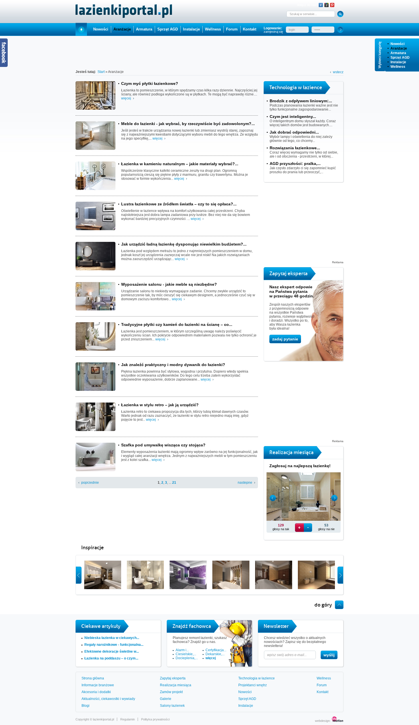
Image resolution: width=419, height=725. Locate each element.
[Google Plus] (326, 5)
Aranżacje (398, 48)
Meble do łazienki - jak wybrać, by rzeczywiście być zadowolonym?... (188, 123)
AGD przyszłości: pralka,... (295, 163)
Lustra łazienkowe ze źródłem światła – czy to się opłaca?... (179, 204)
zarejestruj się (273, 31)
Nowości (397, 44)
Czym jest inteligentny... (293, 116)
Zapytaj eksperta (173, 678)
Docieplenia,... (187, 658)
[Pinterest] (332, 5)
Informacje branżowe (98, 685)
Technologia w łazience (256, 678)
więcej (126, 98)
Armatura (398, 53)
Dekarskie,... (215, 654)
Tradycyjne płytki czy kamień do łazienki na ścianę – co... (176, 324)
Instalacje (398, 62)
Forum (232, 29)
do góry (323, 605)
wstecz (338, 72)
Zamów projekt (171, 692)
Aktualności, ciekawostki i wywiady (108, 699)
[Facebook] (321, 5)
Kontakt (249, 29)
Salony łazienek (172, 706)
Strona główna (93, 678)
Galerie (165, 699)
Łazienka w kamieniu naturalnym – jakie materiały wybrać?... (179, 164)
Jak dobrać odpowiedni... (294, 132)
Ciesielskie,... (186, 654)
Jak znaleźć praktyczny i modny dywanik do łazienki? (173, 364)
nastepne (245, 482)
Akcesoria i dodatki (96, 692)
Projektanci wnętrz (252, 685)
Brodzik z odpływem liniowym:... (301, 101)
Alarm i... (182, 650)
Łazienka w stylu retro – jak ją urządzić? (160, 405)
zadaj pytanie (285, 339)
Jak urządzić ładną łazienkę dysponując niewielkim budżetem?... (184, 244)
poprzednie (90, 482)
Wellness (397, 67)
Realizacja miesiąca (175, 685)
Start (81, 29)
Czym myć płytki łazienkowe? (149, 83)
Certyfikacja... (216, 650)
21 (174, 482)
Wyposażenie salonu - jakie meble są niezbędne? (169, 284)
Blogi (86, 706)
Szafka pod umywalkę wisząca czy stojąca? (163, 445)
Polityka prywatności (155, 719)
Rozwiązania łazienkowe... (295, 148)
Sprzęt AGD (400, 58)
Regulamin (127, 719)
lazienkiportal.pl (103, 719)
